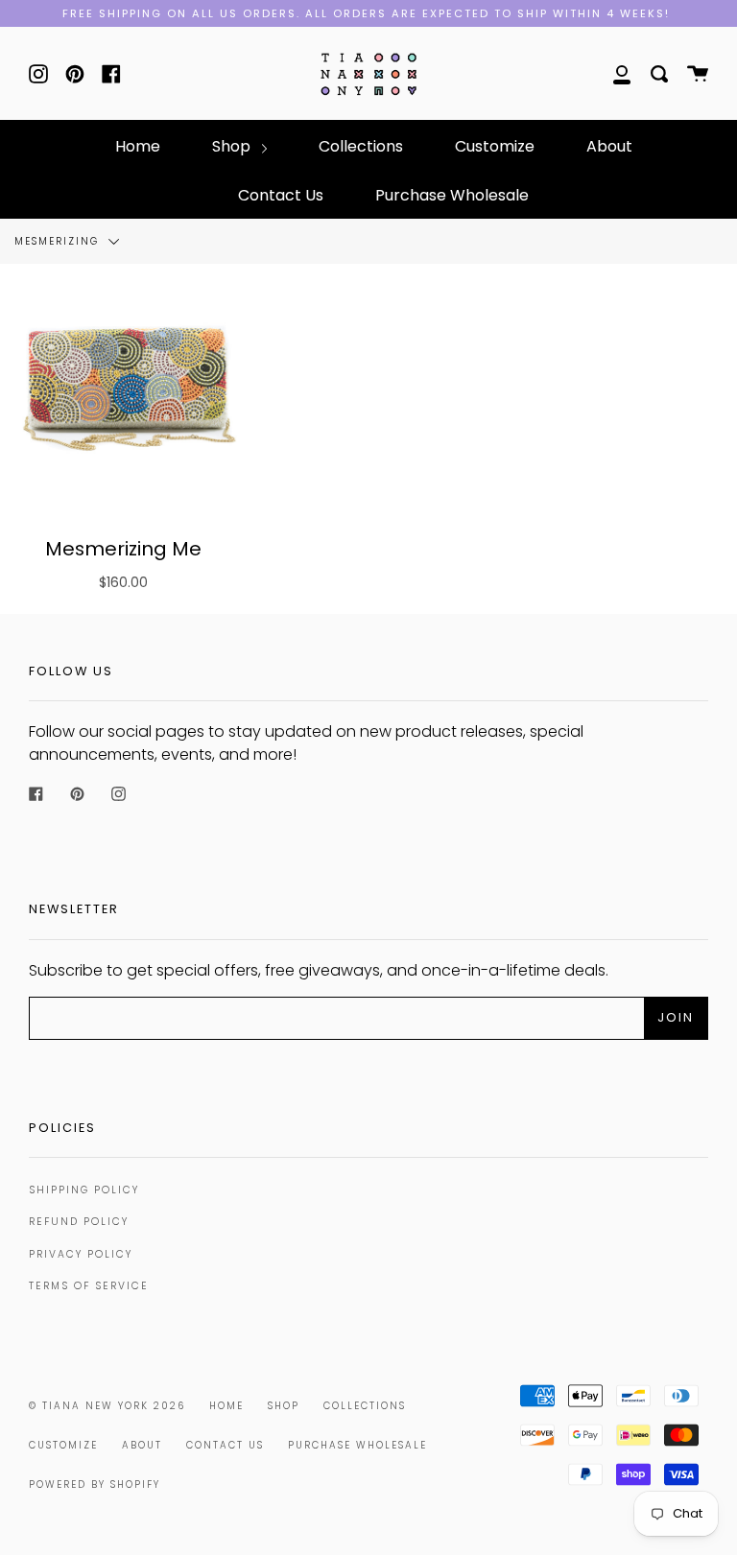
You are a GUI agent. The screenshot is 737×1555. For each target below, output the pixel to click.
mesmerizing (59, 241)
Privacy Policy (80, 1254)
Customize (495, 146)
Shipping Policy (84, 1190)
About (609, 146)
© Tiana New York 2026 (107, 1406)
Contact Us (280, 195)
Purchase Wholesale (452, 195)
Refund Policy (79, 1221)
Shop (233, 146)
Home (137, 146)
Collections (361, 146)
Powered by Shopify (94, 1484)
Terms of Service (89, 1286)
